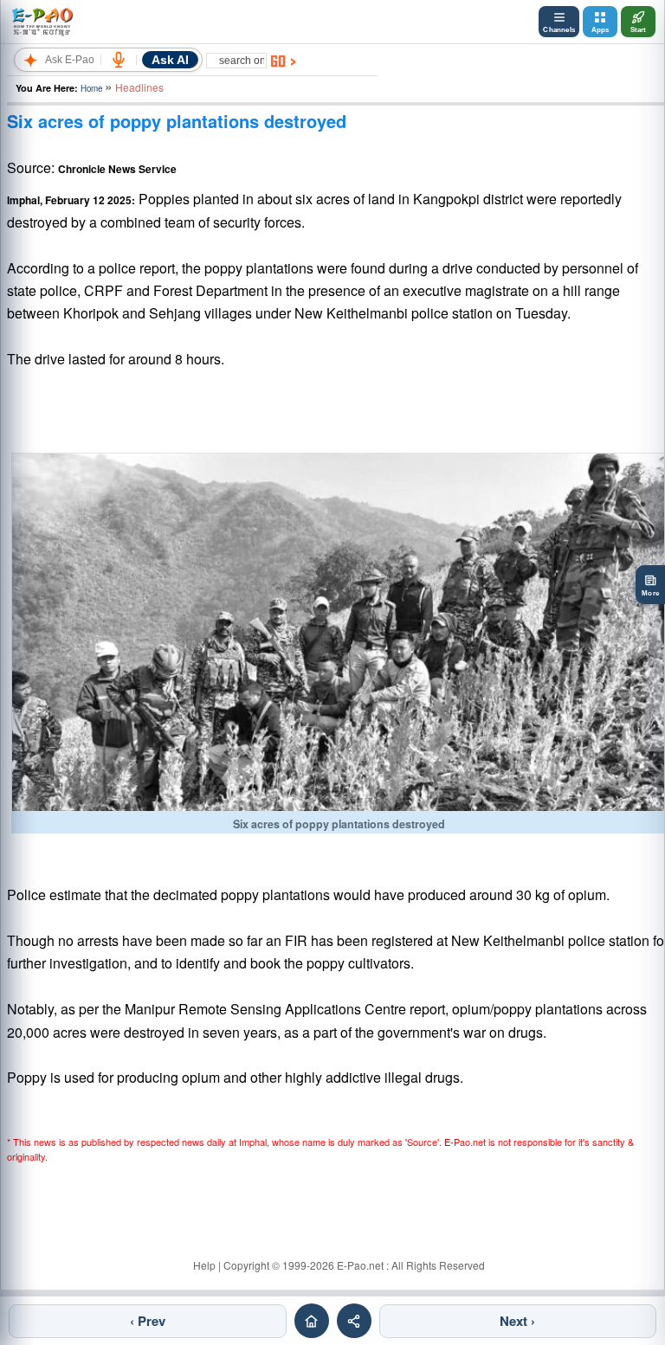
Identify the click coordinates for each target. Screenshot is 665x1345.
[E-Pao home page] (311, 1320)
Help (204, 1265)
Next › (517, 1320)
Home (91, 88)
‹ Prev (147, 1320)
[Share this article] (354, 1320)
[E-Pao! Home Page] (42, 21)
